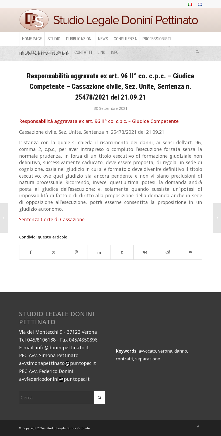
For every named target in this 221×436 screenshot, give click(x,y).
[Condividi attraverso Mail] (190, 252)
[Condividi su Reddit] (167, 252)
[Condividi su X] (53, 252)
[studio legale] (110, 20)
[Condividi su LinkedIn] (99, 252)
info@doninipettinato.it (62, 347)
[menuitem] (190, 4)
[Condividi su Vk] (145, 252)
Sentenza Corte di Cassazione (52, 219)
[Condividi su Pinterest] (76, 252)
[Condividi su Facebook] (30, 252)
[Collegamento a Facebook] (198, 427)
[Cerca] (197, 52)
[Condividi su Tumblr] (122, 252)
